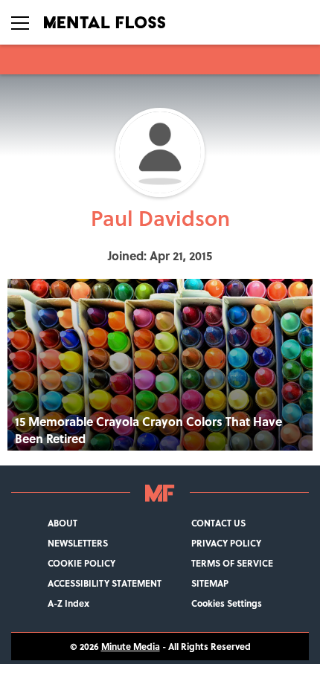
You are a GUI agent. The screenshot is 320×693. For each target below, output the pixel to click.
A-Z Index (68, 603)
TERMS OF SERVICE (232, 563)
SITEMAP (209, 583)
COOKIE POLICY (81, 563)
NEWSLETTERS (78, 543)
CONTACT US (218, 523)
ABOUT (62, 523)
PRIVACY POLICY (226, 543)
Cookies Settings (226, 603)
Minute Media (130, 646)
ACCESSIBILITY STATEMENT (104, 583)
